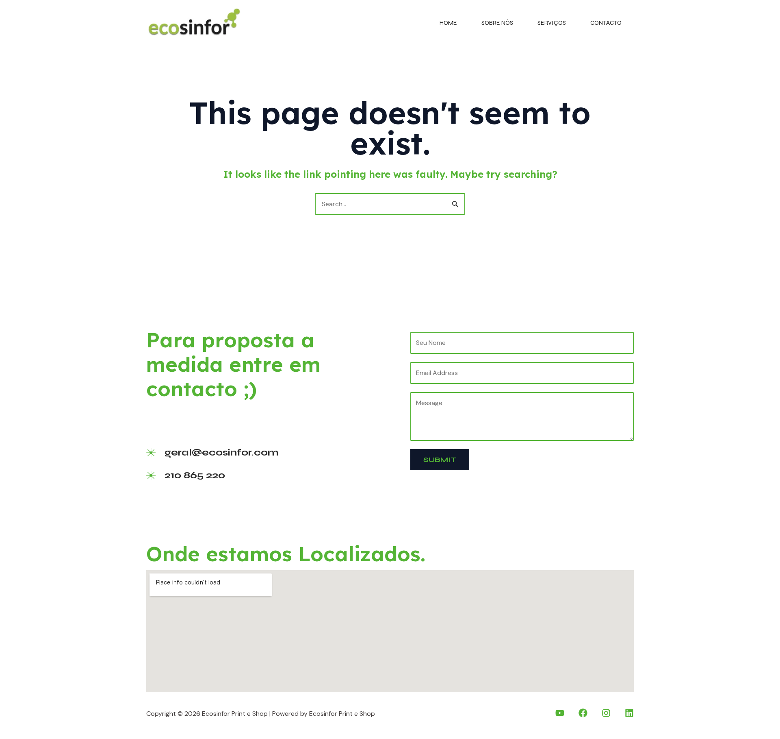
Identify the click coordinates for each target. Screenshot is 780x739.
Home (448, 22)
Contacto (606, 22)
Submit (439, 459)
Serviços (551, 22)
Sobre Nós (497, 22)
